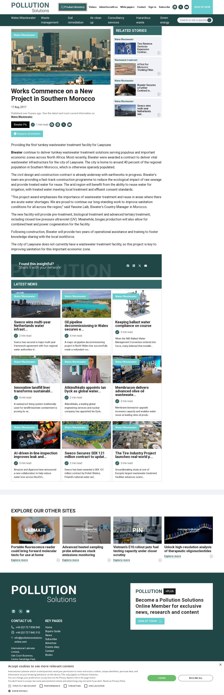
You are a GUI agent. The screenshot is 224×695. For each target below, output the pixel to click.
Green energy (164, 20)
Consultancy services (116, 20)
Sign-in (152, 7)
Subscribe (164, 7)
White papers (127, 7)
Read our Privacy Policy (114, 681)
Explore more (19, 560)
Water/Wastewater (23, 18)
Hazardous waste (143, 20)
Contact (141, 7)
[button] (9, 686)
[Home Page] (30, 7)
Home (48, 627)
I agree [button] (162, 678)
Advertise (50, 643)
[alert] (112, 678)
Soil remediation (75, 20)
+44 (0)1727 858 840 (28, 627)
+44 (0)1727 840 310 (28, 632)
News (48, 635)
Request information (28, 133)
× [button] (220, 665)
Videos (93, 7)
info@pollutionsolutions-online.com (28, 639)
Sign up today (147, 621)
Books (49, 654)
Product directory (74, 7)
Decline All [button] (195, 678)
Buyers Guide (53, 631)
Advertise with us (108, 7)
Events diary (52, 647)
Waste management (49, 20)
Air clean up (95, 20)
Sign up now (202, 7)
